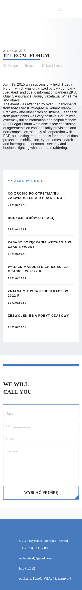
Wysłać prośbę (41, 492)
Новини (30, 65)
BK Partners (10, 65)
